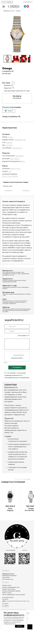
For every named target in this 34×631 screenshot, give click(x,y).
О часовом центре (8, 597)
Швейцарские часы (8, 573)
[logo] (13, 7)
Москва (9, 2)
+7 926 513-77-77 (28, 2)
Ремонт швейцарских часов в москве (13, 594)
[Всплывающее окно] (32, 6)
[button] (3, 7)
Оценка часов (6, 585)
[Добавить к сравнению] (6, 78)
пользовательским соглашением (17, 377)
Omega (31, 508)
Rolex (10, 508)
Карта (5, 605)
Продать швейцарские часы (10, 587)
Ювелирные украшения (9, 575)
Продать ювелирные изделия (11, 591)
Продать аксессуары (8, 589)
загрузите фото (17, 358)
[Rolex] (10, 497)
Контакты (5, 599)
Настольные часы (7, 579)
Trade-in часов (6, 592)
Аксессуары (6, 577)
